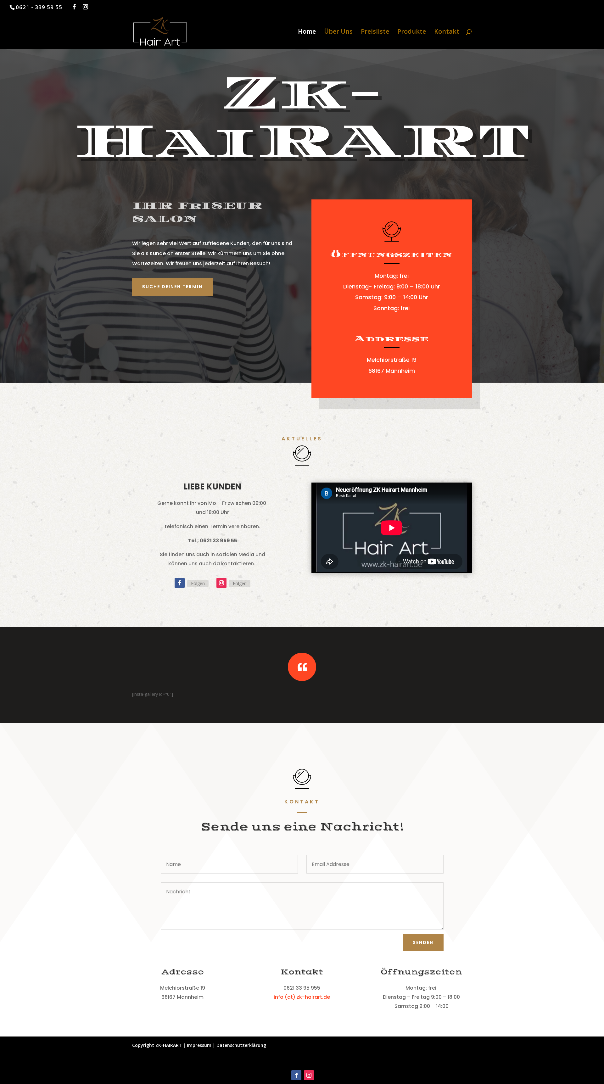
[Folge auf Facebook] (180, 583)
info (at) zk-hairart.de (302, 997)
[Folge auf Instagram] (221, 583)
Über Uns (338, 32)
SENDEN (423, 942)
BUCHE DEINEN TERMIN (172, 286)
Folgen (198, 583)
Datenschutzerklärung (241, 1045)
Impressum (200, 1045)
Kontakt (446, 32)
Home (307, 32)
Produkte (411, 32)
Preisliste (375, 32)
